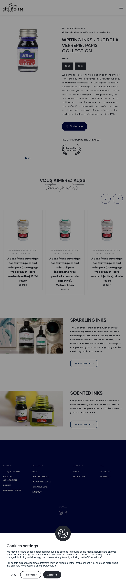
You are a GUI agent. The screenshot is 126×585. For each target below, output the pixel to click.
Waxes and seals (41, 482)
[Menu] (121, 8)
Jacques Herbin (11, 471)
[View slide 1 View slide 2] (27, 90)
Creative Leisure (12, 490)
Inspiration (79, 477)
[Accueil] (13, 7)
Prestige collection (10, 478)
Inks (34, 471)
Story (76, 471)
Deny (13, 574)
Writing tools (40, 477)
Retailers (105, 471)
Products (38, 466)
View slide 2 (29, 158)
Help (102, 466)
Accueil (65, 28)
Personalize (31, 574)
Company (78, 466)
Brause (7, 485)
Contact (105, 477)
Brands (7, 466)
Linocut (37, 492)
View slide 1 (26, 158)
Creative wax (40, 487)
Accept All (52, 574)
